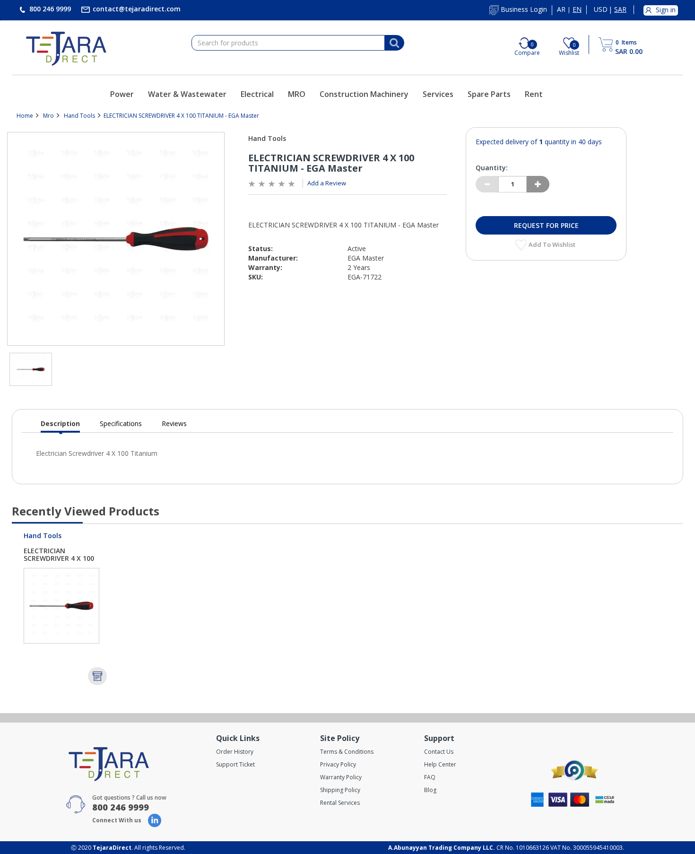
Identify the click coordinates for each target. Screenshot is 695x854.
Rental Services (340, 803)
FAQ (429, 777)
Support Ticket (235, 764)
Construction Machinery (364, 94)
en (577, 9)
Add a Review (326, 183)
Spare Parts (489, 94)
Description (60, 426)
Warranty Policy (341, 777)
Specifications (121, 423)
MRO (296, 94)
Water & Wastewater (187, 94)
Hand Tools (79, 116)
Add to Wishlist (553, 244)
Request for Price (546, 225)
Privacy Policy (338, 764)
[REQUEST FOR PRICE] (97, 676)
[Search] (394, 43)
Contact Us (438, 752)
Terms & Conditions (347, 752)
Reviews (174, 423)
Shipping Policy (340, 790)
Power (122, 94)
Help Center (440, 764)
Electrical (257, 94)
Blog (430, 790)
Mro (48, 116)
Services (438, 94)
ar (561, 9)
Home (25, 116)
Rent (534, 94)
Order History (234, 752)
